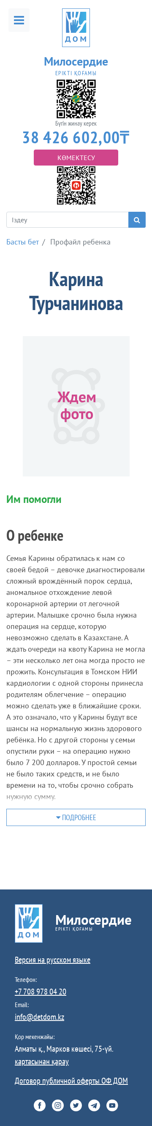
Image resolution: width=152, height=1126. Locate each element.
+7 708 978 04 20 (40, 991)
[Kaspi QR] (76, 184)
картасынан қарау (42, 1061)
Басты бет (22, 242)
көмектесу (76, 157)
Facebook (40, 1105)
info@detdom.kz (39, 1016)
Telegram (94, 1105)
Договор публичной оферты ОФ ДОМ (71, 1080)
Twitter (76, 1105)
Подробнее (78, 817)
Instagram (58, 1105)
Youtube (112, 1105)
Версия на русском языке (52, 959)
